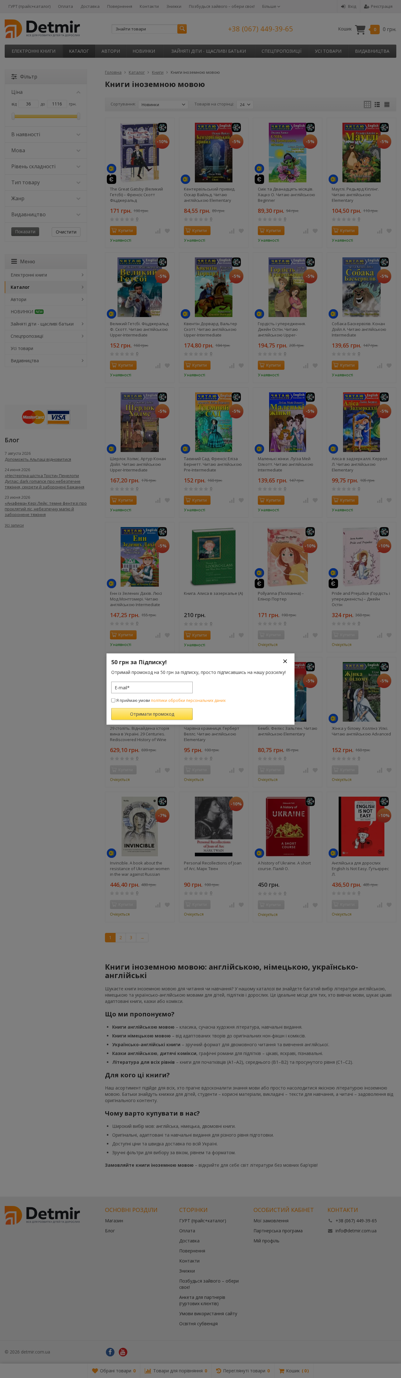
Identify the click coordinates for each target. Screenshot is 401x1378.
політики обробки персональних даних (188, 700)
